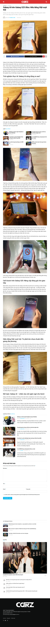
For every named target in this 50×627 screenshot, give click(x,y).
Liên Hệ (4, 618)
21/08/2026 (11, 134)
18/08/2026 (11, 144)
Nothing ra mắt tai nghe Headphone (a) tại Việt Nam (27, 416)
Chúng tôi (8, 618)
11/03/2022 (11, 530)
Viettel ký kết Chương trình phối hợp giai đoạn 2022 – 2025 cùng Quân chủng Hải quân (21, 591)
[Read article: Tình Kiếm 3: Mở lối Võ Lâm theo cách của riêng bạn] (5, 534)
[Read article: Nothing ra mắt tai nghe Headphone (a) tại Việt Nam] (6, 133)
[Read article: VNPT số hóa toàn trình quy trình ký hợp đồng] (28, 143)
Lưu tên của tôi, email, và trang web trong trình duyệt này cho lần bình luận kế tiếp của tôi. (22, 494)
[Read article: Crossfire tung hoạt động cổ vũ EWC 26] (6, 143)
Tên (4, 483)
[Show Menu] (3, 2)
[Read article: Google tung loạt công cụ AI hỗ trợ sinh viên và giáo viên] (28, 133)
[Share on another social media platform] (46, 56)
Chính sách (13, 618)
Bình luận (5, 468)
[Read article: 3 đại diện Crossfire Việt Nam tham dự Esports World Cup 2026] (6, 138)
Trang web (28, 489)
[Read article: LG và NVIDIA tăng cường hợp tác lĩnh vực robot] (28, 138)
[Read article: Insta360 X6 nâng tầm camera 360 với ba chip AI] (25, 558)
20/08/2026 (11, 139)
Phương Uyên (12, 17)
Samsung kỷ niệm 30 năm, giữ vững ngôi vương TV (15, 587)
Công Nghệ (9, 5)
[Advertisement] (25, 509)
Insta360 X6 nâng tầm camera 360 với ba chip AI (13, 574)
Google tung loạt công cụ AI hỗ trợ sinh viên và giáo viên (27, 427)
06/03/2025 (19, 17)
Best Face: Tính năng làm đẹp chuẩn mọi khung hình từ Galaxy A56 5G (19, 579)
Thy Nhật (21, 450)
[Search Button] (46, 2)
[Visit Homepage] (25, 2)
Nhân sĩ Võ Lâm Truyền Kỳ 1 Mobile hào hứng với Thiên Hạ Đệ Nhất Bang (22, 528)
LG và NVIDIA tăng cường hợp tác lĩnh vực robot (26, 448)
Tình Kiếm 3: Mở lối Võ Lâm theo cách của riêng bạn (18, 533)
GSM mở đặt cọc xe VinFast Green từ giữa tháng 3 (15, 583)
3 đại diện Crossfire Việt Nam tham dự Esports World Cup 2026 (29, 438)
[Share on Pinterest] (44, 56)
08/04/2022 (11, 525)
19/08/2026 (34, 139)
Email (4, 489)
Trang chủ (4, 5)
